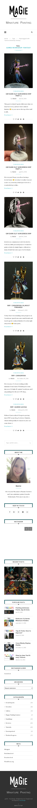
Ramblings (19, 719)
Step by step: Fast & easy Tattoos (23, 656)
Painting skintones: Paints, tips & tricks (23, 609)
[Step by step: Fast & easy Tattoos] (9, 655)
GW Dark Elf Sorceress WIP (18, 234)
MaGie (14, 98)
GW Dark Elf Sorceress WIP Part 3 (18, 95)
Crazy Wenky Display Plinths (23, 644)
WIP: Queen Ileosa (18, 407)
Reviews (19, 723)
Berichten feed (8, 753)
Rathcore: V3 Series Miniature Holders (23, 619)
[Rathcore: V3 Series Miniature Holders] (9, 618)
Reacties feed (8, 757)
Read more (7, 115)
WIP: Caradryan (18, 376)
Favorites (19, 707)
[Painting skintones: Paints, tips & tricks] (9, 608)
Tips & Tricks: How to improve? (23, 632)
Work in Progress (18, 91)
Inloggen (7, 749)
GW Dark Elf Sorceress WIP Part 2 (18, 168)
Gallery (19, 711)
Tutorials (19, 727)
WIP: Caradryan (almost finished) (18, 306)
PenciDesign (22, 800)
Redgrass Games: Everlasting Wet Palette (21, 581)
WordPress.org (9, 761)
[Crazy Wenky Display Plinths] (9, 643)
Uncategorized (19, 731)
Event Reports (19, 703)
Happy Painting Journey (19, 715)
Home (6, 38)
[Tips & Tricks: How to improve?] (9, 631)
